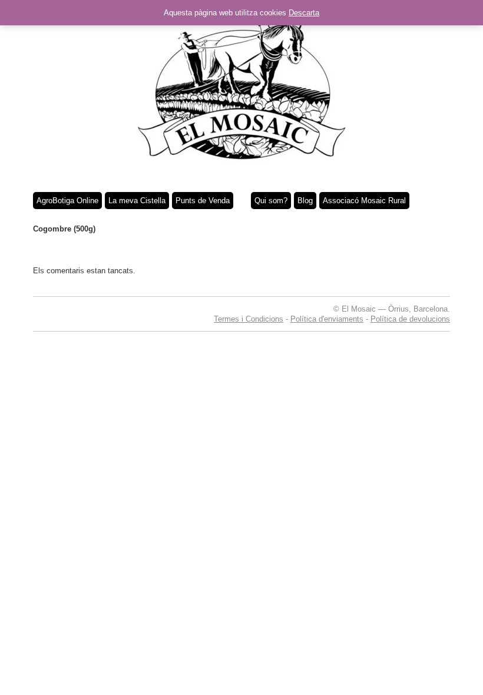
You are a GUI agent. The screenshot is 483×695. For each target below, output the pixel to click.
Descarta (304, 12)
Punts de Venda (203, 200)
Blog (305, 200)
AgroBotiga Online (67, 200)
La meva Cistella (137, 200)
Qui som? (270, 200)
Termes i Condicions (248, 319)
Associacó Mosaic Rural (364, 200)
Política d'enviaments (326, 319)
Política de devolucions (410, 319)
